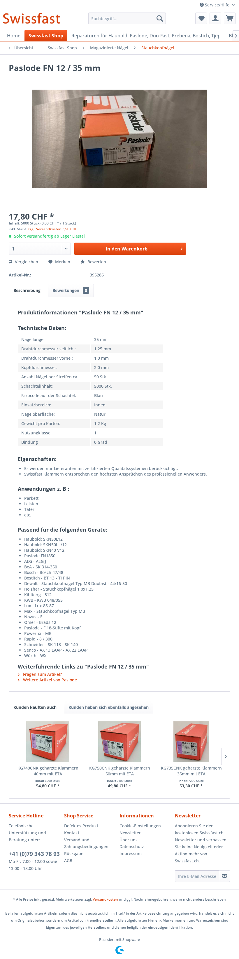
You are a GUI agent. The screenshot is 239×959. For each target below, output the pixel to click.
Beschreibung (27, 290)
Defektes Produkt (81, 826)
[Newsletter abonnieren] (224, 876)
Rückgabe (73, 853)
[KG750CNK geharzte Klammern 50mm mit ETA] (119, 741)
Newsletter (130, 833)
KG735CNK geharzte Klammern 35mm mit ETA (191, 771)
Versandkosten (105, 899)
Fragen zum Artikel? (42, 674)
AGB (68, 860)
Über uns (128, 840)
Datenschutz (131, 846)
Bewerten (96, 261)
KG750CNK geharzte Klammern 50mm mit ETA (119, 771)
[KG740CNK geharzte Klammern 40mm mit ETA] (47, 741)
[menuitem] (127, 18)
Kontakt (71, 833)
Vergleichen (26, 261)
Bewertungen (69, 290)
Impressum (130, 853)
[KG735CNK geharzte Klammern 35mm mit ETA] (191, 741)
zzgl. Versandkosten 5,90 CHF (52, 229)
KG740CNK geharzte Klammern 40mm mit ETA (47, 771)
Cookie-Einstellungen (140, 826)
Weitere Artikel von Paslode (49, 680)
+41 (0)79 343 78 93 (34, 854)
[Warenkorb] (230, 18)
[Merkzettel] (201, 18)
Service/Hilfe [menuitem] (217, 5)
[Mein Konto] (215, 18)
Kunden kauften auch (35, 707)
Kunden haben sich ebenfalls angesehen (108, 707)
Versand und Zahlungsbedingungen (86, 843)
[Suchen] (160, 18)
